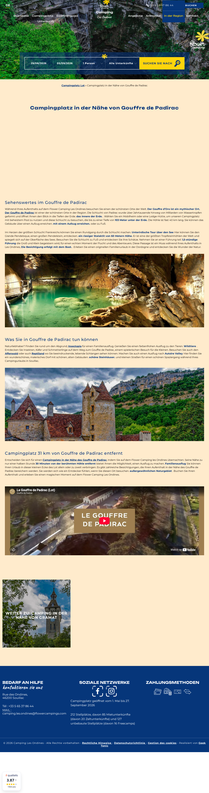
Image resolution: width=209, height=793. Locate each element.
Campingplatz (42, 15)
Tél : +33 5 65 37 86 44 (18, 706)
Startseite (21, 15)
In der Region (173, 15)
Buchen (191, 5)
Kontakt (192, 15)
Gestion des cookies (162, 743)
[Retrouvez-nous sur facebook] (97, 691)
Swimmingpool (67, 15)
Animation (153, 15)
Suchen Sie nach (157, 63)
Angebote (135, 15)
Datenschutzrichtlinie (130, 743)
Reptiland (38, 353)
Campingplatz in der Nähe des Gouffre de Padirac (75, 460)
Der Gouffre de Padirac (19, 212)
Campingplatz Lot (73, 85)
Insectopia (75, 346)
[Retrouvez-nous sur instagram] (111, 691)
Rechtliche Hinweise (97, 743)
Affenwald (11, 353)
